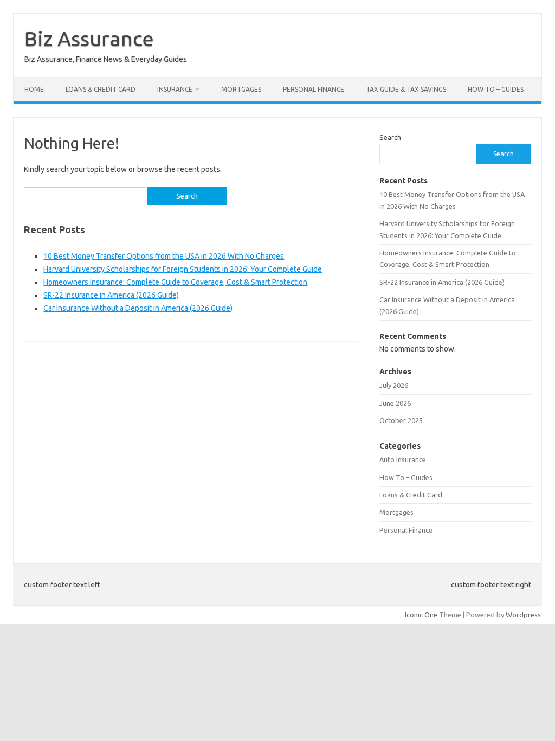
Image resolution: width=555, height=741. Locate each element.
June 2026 (395, 403)
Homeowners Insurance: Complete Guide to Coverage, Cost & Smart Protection (175, 282)
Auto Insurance (402, 459)
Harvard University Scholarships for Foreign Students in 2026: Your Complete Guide (182, 269)
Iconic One (421, 614)
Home (34, 89)
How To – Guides (496, 89)
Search (390, 137)
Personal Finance (313, 89)
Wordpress (523, 614)
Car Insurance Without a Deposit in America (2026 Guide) (138, 308)
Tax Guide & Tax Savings (406, 89)
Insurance (174, 89)
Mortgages (241, 89)
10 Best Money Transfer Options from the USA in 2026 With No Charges (163, 256)
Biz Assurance (89, 38)
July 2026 (393, 385)
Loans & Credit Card (100, 89)
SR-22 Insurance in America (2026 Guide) (111, 295)
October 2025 (401, 420)
